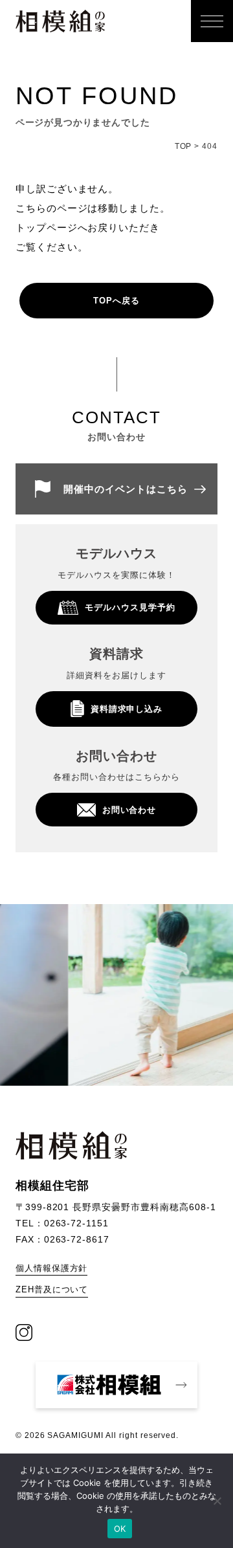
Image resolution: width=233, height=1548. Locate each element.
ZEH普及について (52, 1289)
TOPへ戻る (116, 300)
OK (120, 1528)
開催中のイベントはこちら (125, 488)
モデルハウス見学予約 (130, 607)
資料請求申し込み (127, 709)
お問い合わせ (129, 810)
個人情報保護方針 (52, 1268)
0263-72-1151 (76, 1223)
